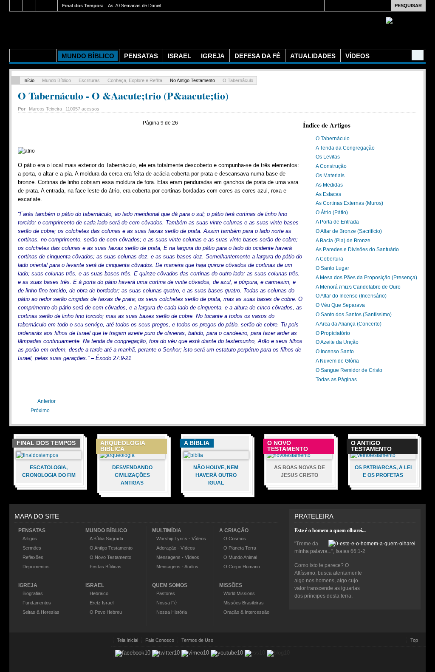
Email (413, 107)
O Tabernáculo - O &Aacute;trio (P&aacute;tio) (123, 95)
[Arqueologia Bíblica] (117, 455)
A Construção (331, 166)
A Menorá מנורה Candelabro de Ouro (358, 287)
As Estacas (328, 194)
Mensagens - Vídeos (177, 557)
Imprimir (403, 107)
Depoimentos (36, 566)
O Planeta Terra (239, 547)
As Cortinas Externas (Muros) (349, 203)
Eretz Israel (101, 602)
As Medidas (329, 185)
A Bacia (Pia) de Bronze (343, 241)
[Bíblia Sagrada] (193, 455)
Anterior (46, 401)
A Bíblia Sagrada (106, 538)
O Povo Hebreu (106, 612)
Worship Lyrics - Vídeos (181, 538)
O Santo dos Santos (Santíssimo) (354, 315)
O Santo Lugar (332, 268)
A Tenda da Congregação (345, 148)
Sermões (32, 547)
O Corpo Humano (241, 566)
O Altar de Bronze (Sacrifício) (349, 231)
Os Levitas (328, 157)
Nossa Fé (166, 602)
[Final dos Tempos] (37, 455)
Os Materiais (330, 176)
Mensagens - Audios (177, 566)
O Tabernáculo (333, 139)
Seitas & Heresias (41, 612)
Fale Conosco (159, 640)
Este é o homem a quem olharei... (330, 530)
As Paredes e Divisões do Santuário (357, 249)
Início (28, 80)
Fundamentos (37, 602)
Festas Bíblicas (105, 566)
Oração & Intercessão (246, 612)
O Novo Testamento (110, 557)
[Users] (418, 55)
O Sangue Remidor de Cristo (349, 370)
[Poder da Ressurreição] (158, 29)
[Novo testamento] (289, 455)
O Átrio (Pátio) (332, 212)
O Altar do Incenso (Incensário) (351, 296)
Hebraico (99, 593)
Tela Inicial (127, 640)
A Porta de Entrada (337, 222)
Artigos (30, 538)
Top (414, 640)
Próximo (41, 411)
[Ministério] (33, 56)
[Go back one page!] (15, 80)
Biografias (33, 593)
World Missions (239, 593)
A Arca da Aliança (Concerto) (348, 324)
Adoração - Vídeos (175, 547)
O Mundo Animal (240, 557)
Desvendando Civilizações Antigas (132, 475)
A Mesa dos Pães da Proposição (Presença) (366, 278)
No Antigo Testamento (192, 80)
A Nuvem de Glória (337, 361)
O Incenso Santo (335, 351)
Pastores (165, 593)
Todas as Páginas (336, 380)
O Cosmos (234, 538)
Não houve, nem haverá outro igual (215, 475)
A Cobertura (329, 259)
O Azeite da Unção (337, 342)
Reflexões (33, 557)
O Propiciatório (333, 333)
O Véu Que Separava (340, 305)
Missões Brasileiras (243, 602)
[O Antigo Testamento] (372, 455)
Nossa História (171, 612)
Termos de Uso (197, 640)
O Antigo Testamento (111, 547)
